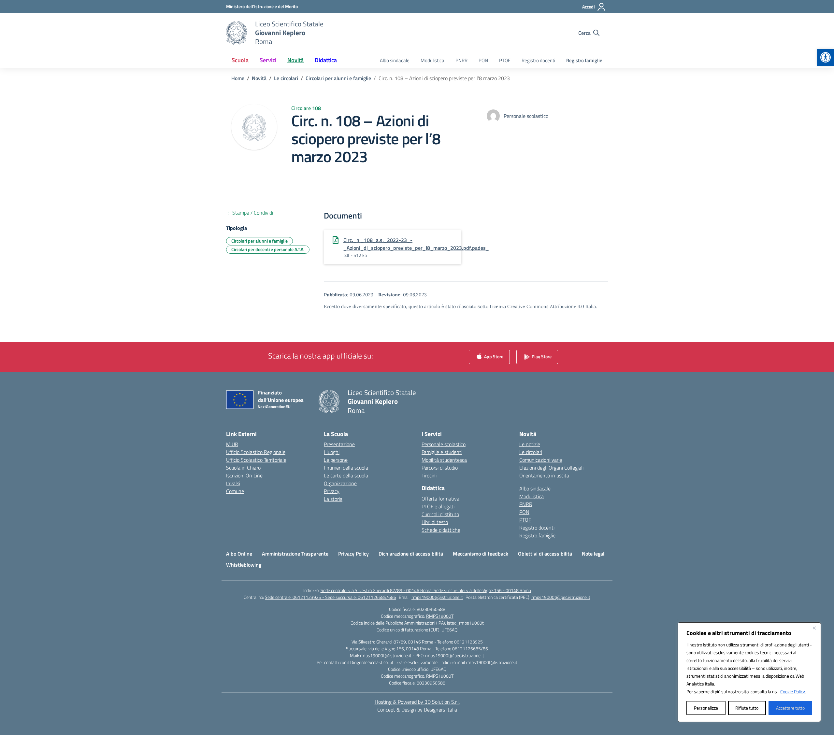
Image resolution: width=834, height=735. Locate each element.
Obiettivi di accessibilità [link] (545, 554)
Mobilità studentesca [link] (444, 460)
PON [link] (483, 60)
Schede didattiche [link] (441, 530)
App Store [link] (493, 356)
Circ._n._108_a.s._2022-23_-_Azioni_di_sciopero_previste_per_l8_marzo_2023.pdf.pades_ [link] (416, 244)
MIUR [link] (232, 444)
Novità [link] (295, 60)
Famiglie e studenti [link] (442, 452)
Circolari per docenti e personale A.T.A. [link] (267, 249)
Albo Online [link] (239, 554)
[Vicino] (814, 628)
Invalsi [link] (233, 483)
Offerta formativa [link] (440, 498)
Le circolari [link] (530, 452)
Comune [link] (235, 491)
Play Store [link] (541, 356)
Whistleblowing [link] (243, 565)
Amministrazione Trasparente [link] (295, 554)
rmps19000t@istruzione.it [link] (437, 597)
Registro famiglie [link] (584, 60)
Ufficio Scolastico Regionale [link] (255, 452)
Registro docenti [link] (538, 60)
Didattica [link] (326, 60)
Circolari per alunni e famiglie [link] (259, 240)
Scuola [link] (240, 60)
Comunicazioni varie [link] (540, 460)
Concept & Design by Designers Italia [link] (417, 710)
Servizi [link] (268, 60)
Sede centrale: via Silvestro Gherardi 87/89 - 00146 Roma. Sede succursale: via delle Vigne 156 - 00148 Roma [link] (426, 590)
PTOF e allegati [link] (438, 506)
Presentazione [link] (339, 444)
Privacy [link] (331, 491)
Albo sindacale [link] (395, 60)
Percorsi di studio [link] (440, 468)
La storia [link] (333, 499)
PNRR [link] (461, 60)
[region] (749, 672)
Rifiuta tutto (746, 707)
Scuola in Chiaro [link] (243, 468)
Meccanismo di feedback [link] (480, 554)
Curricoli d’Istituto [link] (440, 514)
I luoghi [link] (331, 452)
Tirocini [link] (429, 475)
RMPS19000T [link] (439, 616)
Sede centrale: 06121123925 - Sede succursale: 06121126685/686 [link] (330, 597)
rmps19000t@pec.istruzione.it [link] (560, 597)
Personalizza (706, 707)
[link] (825, 57)
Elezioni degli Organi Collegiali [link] (551, 468)
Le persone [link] (336, 460)
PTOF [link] (504, 60)
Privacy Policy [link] (353, 554)
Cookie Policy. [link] (793, 691)
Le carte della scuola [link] (346, 475)
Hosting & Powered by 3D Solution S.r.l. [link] (417, 702)
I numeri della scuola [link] (346, 468)
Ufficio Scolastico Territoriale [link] (256, 460)
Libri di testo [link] (435, 522)
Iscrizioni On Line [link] (244, 475)
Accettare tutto (790, 707)
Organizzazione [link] (340, 483)
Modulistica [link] (432, 60)
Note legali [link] (594, 554)
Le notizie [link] (529, 444)
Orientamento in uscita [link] (544, 475)
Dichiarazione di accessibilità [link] (411, 554)
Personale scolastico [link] (444, 444)
